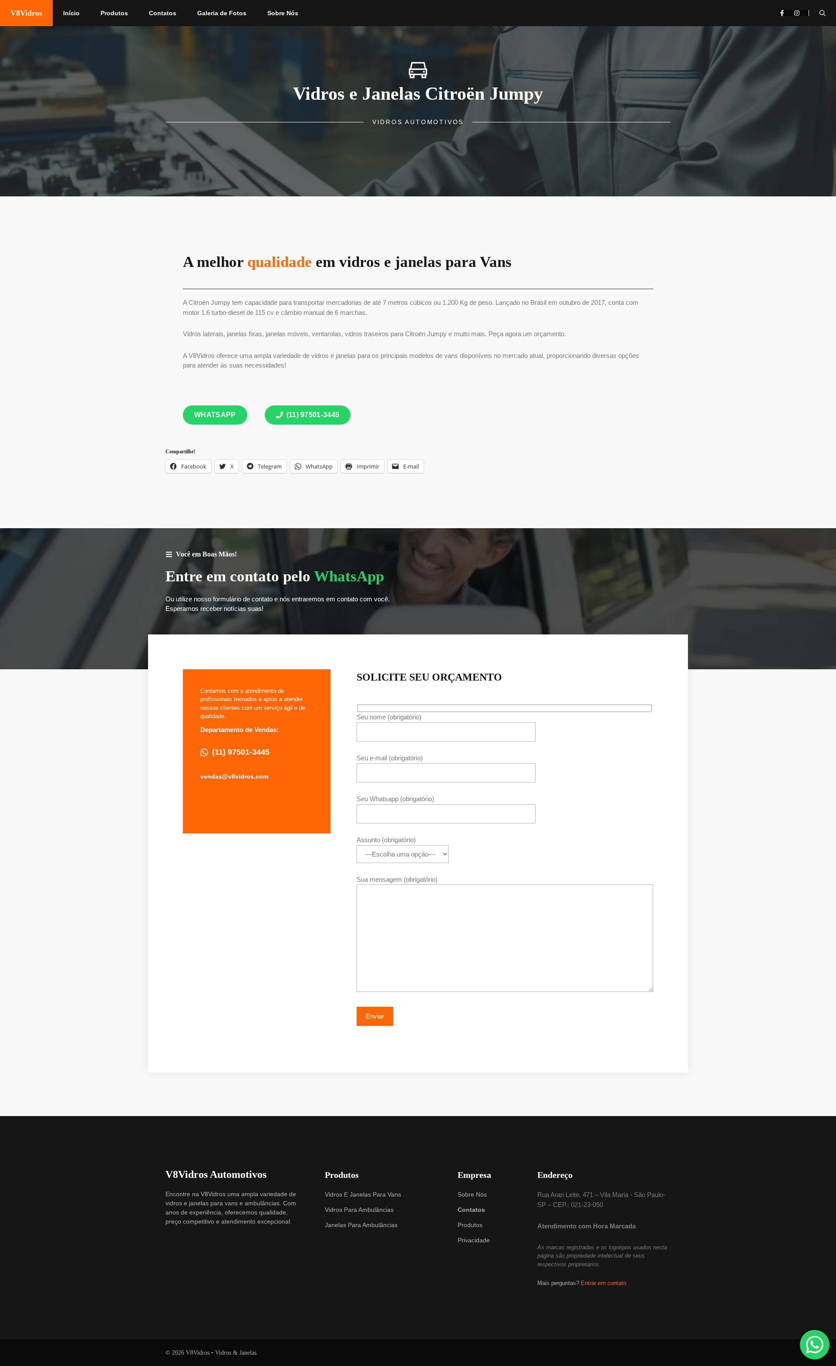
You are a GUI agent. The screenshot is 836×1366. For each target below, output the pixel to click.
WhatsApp (349, 576)
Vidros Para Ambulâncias (359, 1209)
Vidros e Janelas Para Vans (363, 1194)
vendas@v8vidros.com (234, 776)
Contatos (162, 13)
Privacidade (474, 1240)
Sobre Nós (282, 13)
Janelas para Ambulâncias (361, 1224)
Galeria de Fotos (221, 13)
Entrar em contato (603, 1283)
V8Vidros (26, 13)
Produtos (114, 13)
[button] (822, 13)
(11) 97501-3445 (241, 752)
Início (71, 13)
